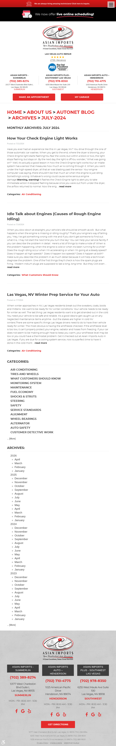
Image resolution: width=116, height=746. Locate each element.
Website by (71, 743)
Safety (15, 405)
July (17, 497)
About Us (39, 112)
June (18, 501)
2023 (13, 573)
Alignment (18, 414)
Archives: (16, 447)
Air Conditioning (31, 194)
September (21, 489)
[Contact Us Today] (58, 3)
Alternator (20, 423)
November (21, 482)
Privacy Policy (42, 743)
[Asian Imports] (58, 37)
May (17, 505)
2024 (13, 524)
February (20, 467)
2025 (13, 474)
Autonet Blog (75, 112)
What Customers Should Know (40, 275)
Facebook (16, 711)
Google (23, 711)
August (19, 493)
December (21, 478)
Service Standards (25, 410)
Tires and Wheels (24, 374)
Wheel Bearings (23, 419)
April (17, 459)
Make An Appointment (34, 97)
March (18, 463)
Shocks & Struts (23, 396)
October (19, 486)
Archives (24, 118)
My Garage (82, 97)
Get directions (58, 724)
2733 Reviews (58, 60)
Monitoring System (25, 383)
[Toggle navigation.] (111, 4)
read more (65, 186)
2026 (13, 455)
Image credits (56, 743)
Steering (17, 401)
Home (14, 112)
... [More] (11, 438)
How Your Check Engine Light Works (42, 138)
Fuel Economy (21, 392)
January (19, 470)
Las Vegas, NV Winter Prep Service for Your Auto (53, 295)
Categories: (18, 361)
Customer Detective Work (31, 432)
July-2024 (53, 118)
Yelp (29, 711)
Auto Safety (20, 428)
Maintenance (21, 387)
